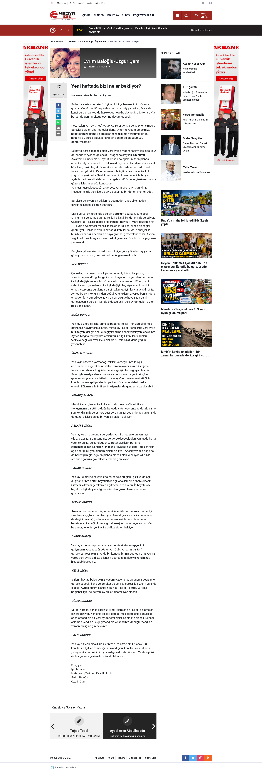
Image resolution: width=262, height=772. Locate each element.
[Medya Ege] (63, 15)
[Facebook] (58, 105)
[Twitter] (58, 110)
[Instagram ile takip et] (200, 758)
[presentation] (61, 30)
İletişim (121, 758)
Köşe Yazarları (143, 15)
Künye (111, 758)
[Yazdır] (58, 133)
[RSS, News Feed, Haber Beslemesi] (208, 758)
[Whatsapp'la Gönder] (58, 122)
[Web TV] (203, 3)
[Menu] (177, 15)
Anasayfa (99, 758)
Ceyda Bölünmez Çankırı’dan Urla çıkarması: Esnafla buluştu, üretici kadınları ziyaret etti (128, 30)
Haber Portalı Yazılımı (65, 767)
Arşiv (89, 3)
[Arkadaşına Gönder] (58, 127)
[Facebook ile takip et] (185, 758)
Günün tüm (201, 30)
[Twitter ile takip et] (193, 758)
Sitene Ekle (100, 3)
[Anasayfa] (51, 3)
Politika (113, 15)
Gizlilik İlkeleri (135, 758)
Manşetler (61, 3)
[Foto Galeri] (210, 3)
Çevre (86, 15)
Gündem (99, 15)
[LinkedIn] (58, 116)
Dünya (126, 15)
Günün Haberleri (77, 3)
